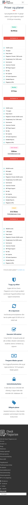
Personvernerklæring (5, 456)
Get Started (13, 38)
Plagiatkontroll (4, 462)
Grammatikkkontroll (5, 470)
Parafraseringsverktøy (6, 465)
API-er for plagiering (5, 478)
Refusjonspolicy (4, 454)
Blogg (1, 446)
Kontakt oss (21, 270)
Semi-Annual (14, 147)
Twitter (3, 486)
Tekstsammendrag (5, 472)
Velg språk (3, 491)
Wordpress (4, 481)
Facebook (4, 483)
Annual (14, 208)
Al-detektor (3, 467)
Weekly (14, 27)
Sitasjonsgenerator (5, 475)
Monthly (14, 87)
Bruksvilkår (3, 459)
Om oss (2, 441)
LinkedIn (3, 488)
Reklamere (3, 449)
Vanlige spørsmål (4, 451)
